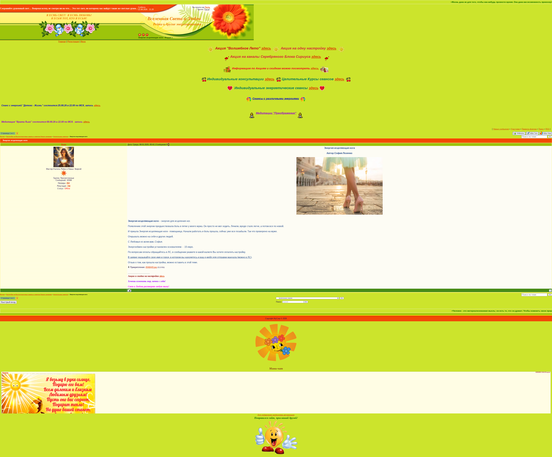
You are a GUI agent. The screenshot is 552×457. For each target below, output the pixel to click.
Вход (83, 42)
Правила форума (529, 129)
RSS (151, 7)
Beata (63, 144)
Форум (2, 136)
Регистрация (73, 42)
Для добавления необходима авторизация (276, 415)
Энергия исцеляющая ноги (78, 136)
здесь (266, 48)
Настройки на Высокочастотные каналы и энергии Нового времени (29, 136)
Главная (62, 42)
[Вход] (147, 34)
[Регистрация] (143, 34)
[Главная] (139, 34)
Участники (515, 129)
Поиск (541, 129)
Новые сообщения (501, 129)
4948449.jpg (151, 267)
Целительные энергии (60, 136)
